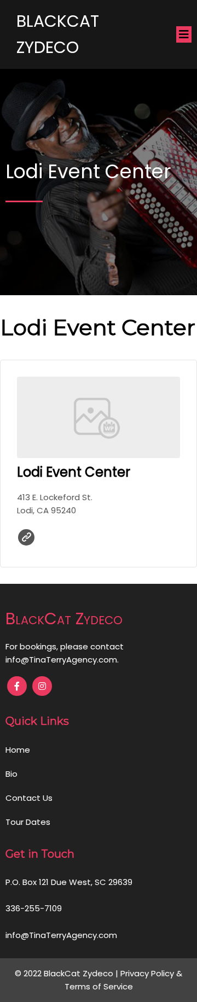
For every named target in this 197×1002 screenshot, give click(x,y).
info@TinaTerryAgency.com (61, 659)
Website (26, 537)
